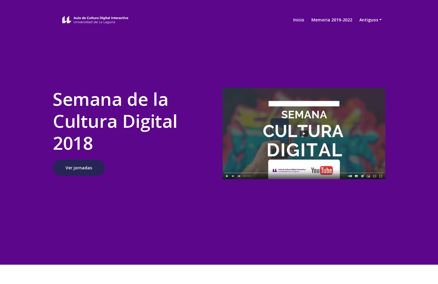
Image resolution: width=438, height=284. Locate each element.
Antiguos (368, 20)
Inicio (298, 20)
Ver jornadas (79, 168)
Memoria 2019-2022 (331, 20)
